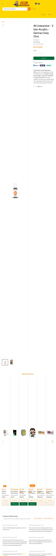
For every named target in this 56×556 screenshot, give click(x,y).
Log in (44, 14)
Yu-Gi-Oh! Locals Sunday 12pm (49, 492)
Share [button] (36, 86)
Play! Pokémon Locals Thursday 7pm (40, 492)
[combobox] (17, 9)
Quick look (6, 500)
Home (3, 21)
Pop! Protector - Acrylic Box (22, 492)
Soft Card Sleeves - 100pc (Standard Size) (15, 492)
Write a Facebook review (48, 518)
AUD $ (34, 9)
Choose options (6, 504)
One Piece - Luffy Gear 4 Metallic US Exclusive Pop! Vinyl (32, 492)
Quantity (35, 50)
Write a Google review (38, 518)
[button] (2, 3)
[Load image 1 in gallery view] (5, 362)
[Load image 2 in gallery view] (11, 362)
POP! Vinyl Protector (4, 492)
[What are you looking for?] (29, 9)
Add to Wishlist (38, 62)
